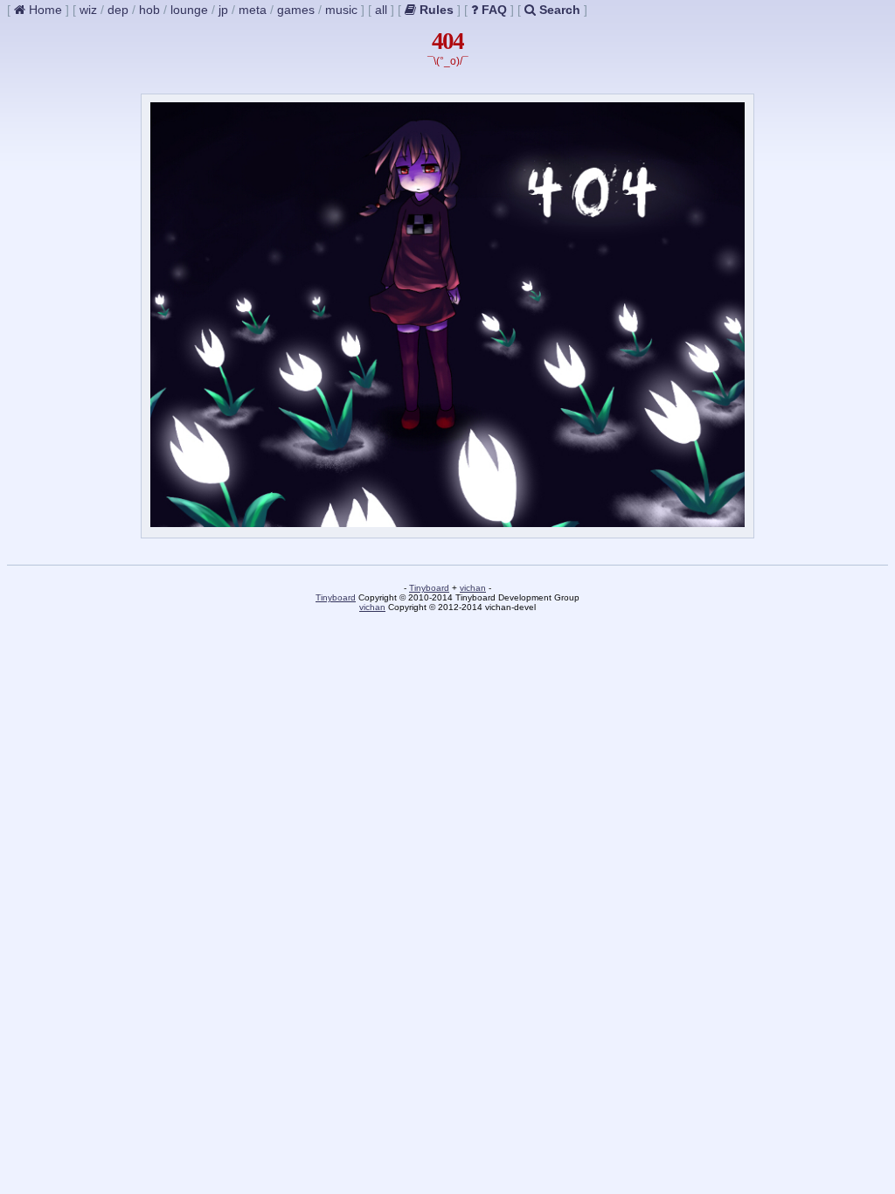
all (381, 10)
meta (253, 10)
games (296, 10)
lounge (189, 10)
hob (149, 10)
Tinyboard (429, 588)
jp (223, 10)
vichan (473, 588)
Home (43, 10)
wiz (88, 10)
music (341, 10)
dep (118, 10)
